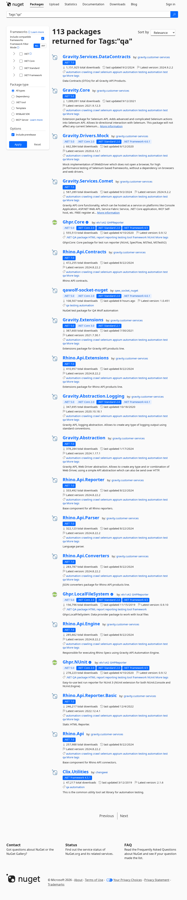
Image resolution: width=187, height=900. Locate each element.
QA (74, 237)
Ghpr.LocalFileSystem (86, 594)
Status (71, 844)
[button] (29, 32)
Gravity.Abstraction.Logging (93, 396)
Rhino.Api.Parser (81, 518)
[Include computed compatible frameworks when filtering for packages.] (43, 38)
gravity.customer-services (154, 57)
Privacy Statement (156, 880)
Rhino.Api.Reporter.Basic (90, 695)
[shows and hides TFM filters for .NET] (14, 53)
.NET (69, 237)
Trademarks (56, 884)
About (78, 880)
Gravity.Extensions (83, 320)
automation (73, 72)
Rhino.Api (73, 734)
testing (142, 72)
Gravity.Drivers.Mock (86, 136)
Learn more (37, 32)
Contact (13, 844)
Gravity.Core (76, 90)
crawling (86, 72)
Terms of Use (94, 880)
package (82, 237)
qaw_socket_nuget (126, 290)
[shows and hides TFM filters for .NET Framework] (14, 75)
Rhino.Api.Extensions (86, 358)
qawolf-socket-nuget (85, 290)
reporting (111, 237)
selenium (106, 72)
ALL (37, 45)
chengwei (102, 772)
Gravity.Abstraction (84, 438)
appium (117, 72)
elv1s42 (101, 222)
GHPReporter (115, 222)
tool (129, 237)
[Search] (174, 14)
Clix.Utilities (76, 772)
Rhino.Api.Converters (86, 556)
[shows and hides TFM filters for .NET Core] (14, 61)
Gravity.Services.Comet (88, 181)
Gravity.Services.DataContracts (97, 57)
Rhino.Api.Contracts (84, 252)
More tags (72, 75)
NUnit (151, 237)
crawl (96, 72)
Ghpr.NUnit (75, 662)
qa (64, 75)
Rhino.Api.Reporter (83, 480)
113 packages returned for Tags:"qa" (92, 36)
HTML (92, 237)
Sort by (143, 32)
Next (124, 815)
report (100, 237)
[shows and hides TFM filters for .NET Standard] (14, 68)
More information (111, 126)
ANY (43, 45)
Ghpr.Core (73, 222)
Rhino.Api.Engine (81, 624)
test (165, 72)
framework (140, 237)
